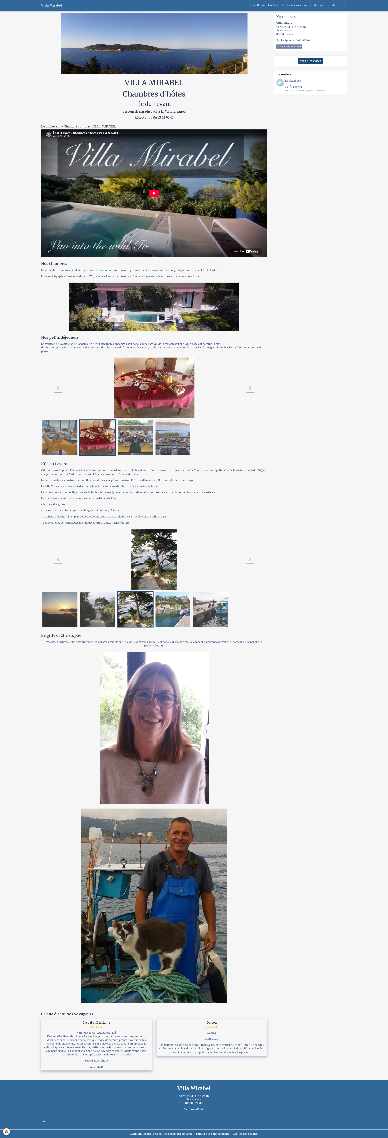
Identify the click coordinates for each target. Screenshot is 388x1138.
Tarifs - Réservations (294, 5)
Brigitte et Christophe (61, 635)
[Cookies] (6, 1131)
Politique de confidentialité (212, 1133)
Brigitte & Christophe (323, 5)
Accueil (254, 5)
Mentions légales (141, 1133)
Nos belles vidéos (310, 60)
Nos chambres (270, 5)
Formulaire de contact (289, 46)
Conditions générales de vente (173, 1133)
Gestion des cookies (245, 1133)
